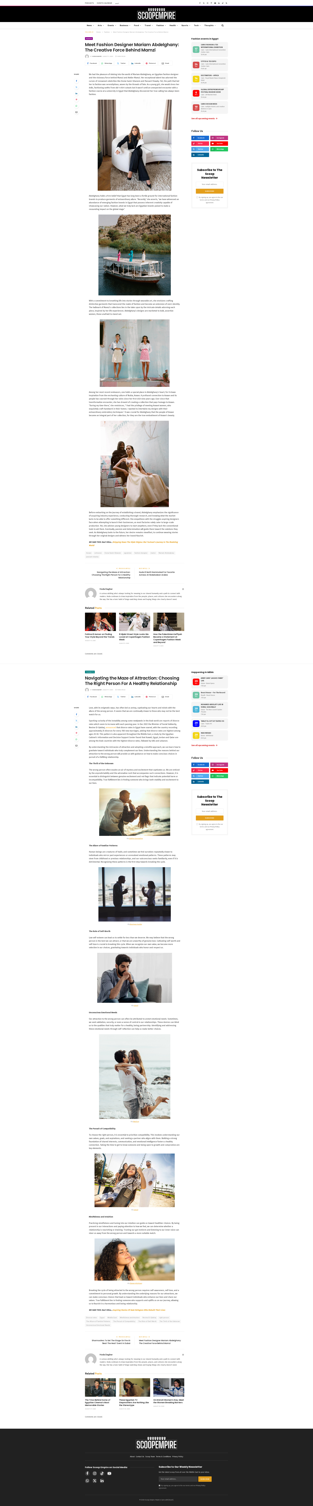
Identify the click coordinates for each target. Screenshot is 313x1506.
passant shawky (92, 557)
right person (164, 1318)
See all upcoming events (204, 118)
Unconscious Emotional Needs (98, 1325)
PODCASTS (89, 3)
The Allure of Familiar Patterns (98, 1321)
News (89, 25)
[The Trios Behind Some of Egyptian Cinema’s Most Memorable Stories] (100, 1387)
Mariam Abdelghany (166, 553)
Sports (184, 25)
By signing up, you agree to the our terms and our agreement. (211, 200)
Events (111, 25)
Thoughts (209, 25)
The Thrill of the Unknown (170, 1321)
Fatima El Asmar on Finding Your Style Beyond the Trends (99, 635)
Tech (196, 25)
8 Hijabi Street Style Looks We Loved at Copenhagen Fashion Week (134, 637)
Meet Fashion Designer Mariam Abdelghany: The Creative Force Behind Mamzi (160, 1342)
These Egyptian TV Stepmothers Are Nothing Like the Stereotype (134, 1403)
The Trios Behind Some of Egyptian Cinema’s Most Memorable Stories (97, 1403)
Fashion (160, 25)
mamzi (153, 553)
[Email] (76, 112)
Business (124, 25)
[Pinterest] (76, 99)
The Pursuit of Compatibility (124, 1321)
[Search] (222, 25)
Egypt (102, 1318)
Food (136, 25)
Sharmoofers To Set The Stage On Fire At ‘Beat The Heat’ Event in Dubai (111, 1342)
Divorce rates (91, 1318)
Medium (136, 1121)
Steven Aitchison (136, 1283)
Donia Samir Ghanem (113, 553)
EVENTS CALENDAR (104, 3)
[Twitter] (76, 87)
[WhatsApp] (76, 105)
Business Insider (136, 924)
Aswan (88, 553)
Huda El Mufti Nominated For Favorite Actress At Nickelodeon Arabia (157, 573)
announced (111, 727)
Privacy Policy (214, 200)
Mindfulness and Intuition (130, 1318)
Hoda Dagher (96, 56)
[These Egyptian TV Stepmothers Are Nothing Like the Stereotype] (134, 1387)
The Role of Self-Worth (147, 1321)
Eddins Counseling (136, 838)
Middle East (112, 1318)
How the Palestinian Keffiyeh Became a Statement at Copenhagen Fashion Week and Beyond (167, 638)
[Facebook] (76, 80)
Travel (148, 25)
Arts (100, 25)
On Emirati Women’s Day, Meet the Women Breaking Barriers (168, 1401)
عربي (117, 3)
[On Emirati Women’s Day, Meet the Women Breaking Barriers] (168, 1387)
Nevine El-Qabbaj (149, 1318)
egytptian (128, 553)
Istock (136, 1005)
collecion (98, 553)
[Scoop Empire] (156, 14)
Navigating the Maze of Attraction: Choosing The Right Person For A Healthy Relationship (111, 575)
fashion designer (141, 553)
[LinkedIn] (76, 93)
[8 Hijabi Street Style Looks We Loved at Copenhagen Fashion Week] (134, 622)
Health (173, 25)
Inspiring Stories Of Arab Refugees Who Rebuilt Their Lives (138, 1310)
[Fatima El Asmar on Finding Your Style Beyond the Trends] (100, 622)
